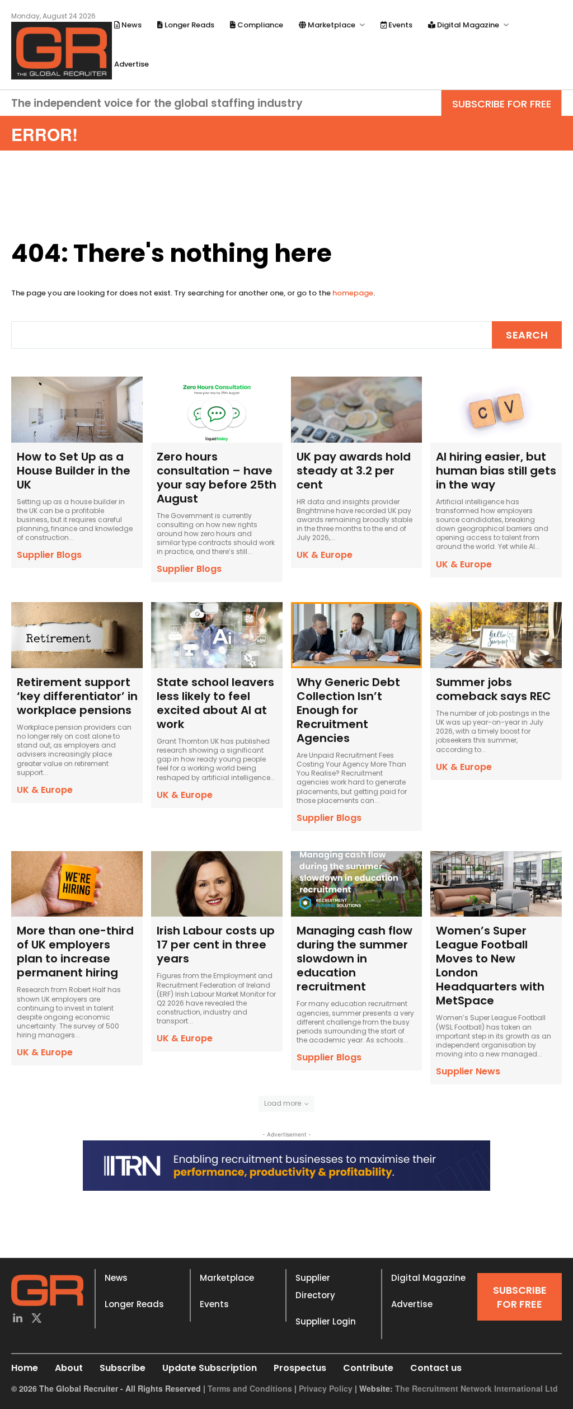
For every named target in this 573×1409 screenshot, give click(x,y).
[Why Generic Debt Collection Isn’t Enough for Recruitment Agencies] (356, 635)
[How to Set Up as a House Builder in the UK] (77, 409)
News (116, 1278)
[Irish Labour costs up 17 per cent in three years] (217, 884)
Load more (282, 1103)
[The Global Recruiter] (61, 50)
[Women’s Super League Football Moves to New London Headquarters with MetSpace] (496, 884)
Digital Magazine (428, 1278)
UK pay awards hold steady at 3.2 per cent (354, 470)
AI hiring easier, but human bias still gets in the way (496, 470)
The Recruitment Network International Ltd (476, 1388)
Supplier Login (325, 1321)
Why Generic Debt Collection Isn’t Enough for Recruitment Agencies (348, 710)
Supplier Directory (315, 1286)
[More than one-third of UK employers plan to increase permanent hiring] (77, 884)
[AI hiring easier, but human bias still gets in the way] (496, 409)
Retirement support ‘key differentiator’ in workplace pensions (77, 696)
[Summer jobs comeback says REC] (496, 635)
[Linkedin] (17, 1318)
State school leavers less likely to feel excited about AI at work (215, 703)
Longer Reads (134, 1304)
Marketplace (227, 1278)
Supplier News (468, 1071)
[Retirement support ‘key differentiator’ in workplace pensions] (77, 635)
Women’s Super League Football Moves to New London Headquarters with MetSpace (490, 965)
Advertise (412, 1304)
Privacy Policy (326, 1388)
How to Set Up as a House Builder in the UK (73, 470)
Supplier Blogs (49, 554)
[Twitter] (36, 1318)
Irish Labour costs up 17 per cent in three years (216, 944)
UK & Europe (325, 554)
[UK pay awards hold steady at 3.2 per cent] (356, 409)
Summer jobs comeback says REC (493, 689)
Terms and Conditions (250, 1388)
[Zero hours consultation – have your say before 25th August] (217, 409)
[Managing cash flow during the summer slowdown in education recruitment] (356, 884)
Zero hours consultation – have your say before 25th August (216, 477)
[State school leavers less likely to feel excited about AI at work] (217, 635)
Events (214, 1304)
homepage (352, 293)
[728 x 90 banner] (286, 1165)
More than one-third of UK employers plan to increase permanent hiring (75, 951)
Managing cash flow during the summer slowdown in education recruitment (354, 958)
